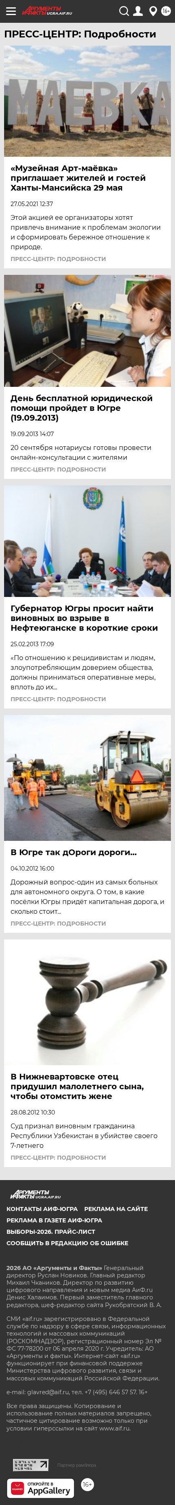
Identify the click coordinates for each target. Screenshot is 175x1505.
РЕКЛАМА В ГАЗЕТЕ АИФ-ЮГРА (54, 1220)
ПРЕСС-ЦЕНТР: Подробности (58, 259)
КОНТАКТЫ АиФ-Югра (42, 1209)
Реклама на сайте (116, 1209)
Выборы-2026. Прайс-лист (51, 1231)
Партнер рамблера (76, 1465)
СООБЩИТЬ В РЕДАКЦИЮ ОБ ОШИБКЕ (67, 1243)
